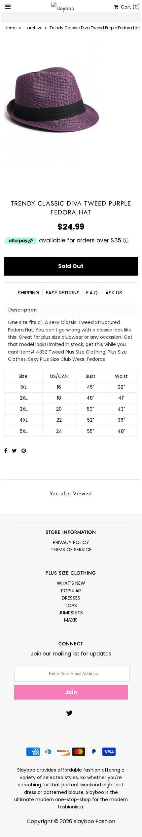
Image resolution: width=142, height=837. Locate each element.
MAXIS (71, 620)
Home (11, 28)
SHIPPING (28, 292)
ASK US (113, 292)
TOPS (71, 605)
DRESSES (71, 598)
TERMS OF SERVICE (71, 549)
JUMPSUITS (71, 612)
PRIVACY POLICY (71, 542)
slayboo (84, 821)
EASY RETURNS (63, 292)
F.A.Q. (92, 292)
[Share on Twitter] (15, 451)
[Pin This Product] (23, 451)
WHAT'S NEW (71, 583)
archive (34, 28)
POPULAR (71, 590)
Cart (129, 7)
